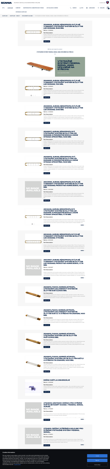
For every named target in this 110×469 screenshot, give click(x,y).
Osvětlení (10, 7)
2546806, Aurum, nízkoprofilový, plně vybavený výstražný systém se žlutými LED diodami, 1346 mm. (63, 108)
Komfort (18, 7)
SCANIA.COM (102, 2)
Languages (92, 7)
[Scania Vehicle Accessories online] (6, 3)
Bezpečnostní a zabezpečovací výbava (33, 7)
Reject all (97, 460)
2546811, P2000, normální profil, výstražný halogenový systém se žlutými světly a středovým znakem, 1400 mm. (64, 312)
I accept (97, 455)
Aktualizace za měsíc (52, 7)
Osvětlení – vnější (15, 15)
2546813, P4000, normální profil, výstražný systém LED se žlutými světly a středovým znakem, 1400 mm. (64, 358)
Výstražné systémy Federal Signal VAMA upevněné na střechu (69, 65)
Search (74, 7)
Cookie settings (97, 464)
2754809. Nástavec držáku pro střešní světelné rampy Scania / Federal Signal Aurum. (63, 405)
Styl (3, 7)
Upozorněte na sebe (27, 15)
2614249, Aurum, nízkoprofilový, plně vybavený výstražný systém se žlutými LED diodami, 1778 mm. (63, 236)
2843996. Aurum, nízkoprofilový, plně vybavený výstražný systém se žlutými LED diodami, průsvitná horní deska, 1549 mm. (63, 184)
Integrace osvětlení (21, 11)
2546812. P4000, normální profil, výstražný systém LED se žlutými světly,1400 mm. (60, 335)
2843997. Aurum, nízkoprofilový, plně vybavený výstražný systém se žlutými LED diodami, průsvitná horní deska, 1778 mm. (63, 262)
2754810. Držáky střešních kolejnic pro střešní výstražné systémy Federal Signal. (63, 430)
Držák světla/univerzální (57, 380)
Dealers (102, 7)
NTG (82, 7)
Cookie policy (17, 464)
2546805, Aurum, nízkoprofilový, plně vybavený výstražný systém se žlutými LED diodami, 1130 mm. (63, 82)
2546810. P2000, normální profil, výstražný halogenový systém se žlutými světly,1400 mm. (60, 289)
